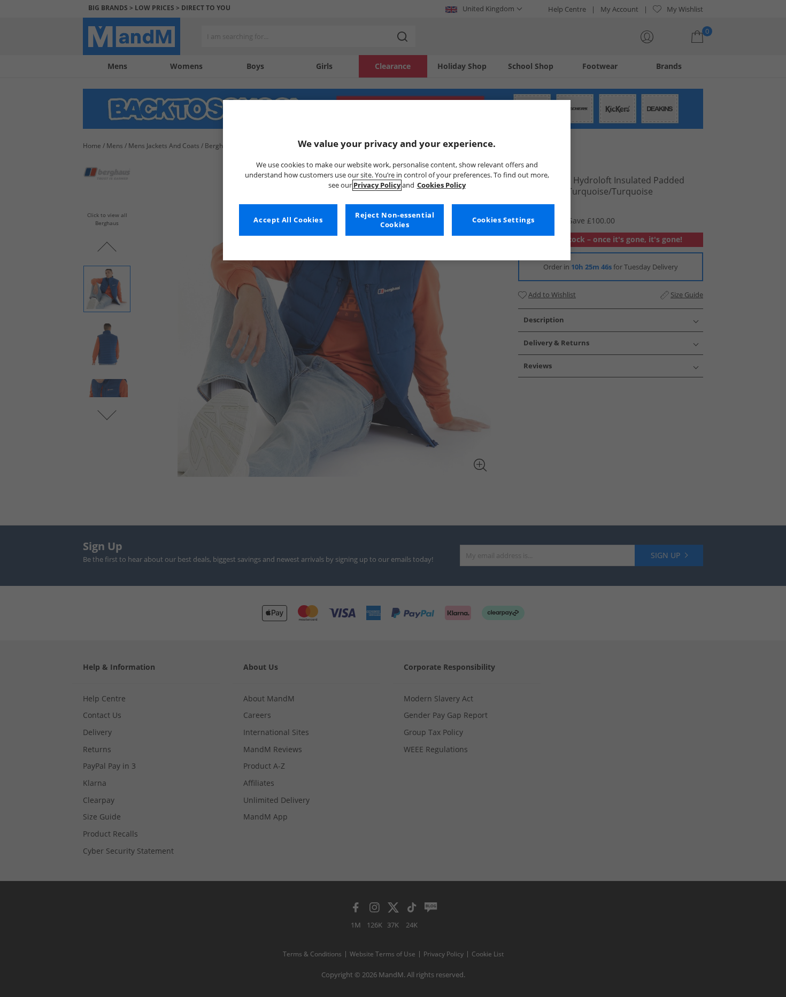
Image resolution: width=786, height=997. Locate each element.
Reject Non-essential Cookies (395, 220)
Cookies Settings (503, 220)
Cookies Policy (441, 185)
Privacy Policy (376, 185)
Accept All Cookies (287, 220)
